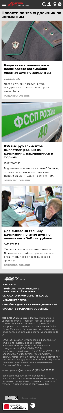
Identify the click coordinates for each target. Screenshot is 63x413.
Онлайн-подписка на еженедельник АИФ (29, 304)
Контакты (9, 284)
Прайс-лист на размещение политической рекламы (20, 290)
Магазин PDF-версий (15, 300)
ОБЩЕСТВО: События (17, 96)
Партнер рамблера (29, 398)
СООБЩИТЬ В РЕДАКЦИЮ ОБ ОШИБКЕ (25, 308)
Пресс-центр (44, 295)
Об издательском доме (18, 295)
